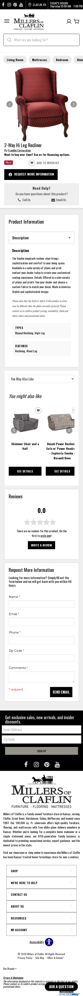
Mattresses (39, 59)
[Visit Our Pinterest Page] (47, 764)
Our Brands (9, 968)
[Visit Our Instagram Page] (36, 764)
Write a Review (41, 545)
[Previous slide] (14, 430)
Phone (15, 632)
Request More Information (34, 174)
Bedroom (62, 59)
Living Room (15, 59)
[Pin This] (8, 163)
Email (14, 614)
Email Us (61, 199)
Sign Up (41, 751)
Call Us (26, 199)
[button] (6, 21)
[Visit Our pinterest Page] (15, 5)
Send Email (61, 692)
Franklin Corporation (19, 150)
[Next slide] (69, 430)
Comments (18, 668)
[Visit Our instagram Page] (9, 5)
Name (14, 597)
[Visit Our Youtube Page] (57, 764)
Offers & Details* (55, 958)
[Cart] (77, 21)
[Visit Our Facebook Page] (26, 764)
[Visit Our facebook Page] (3, 5)
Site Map (39, 958)
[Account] (69, 21)
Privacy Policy (25, 958)
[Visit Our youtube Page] (21, 5)
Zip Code (16, 651)
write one (45, 535)
